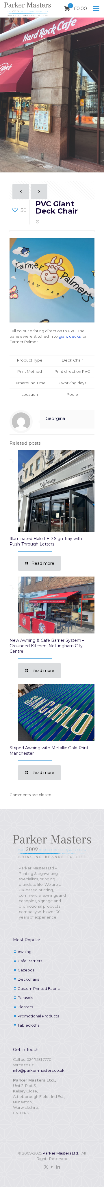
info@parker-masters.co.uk (38, 1070)
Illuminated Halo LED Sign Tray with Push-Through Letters (46, 541)
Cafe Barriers (30, 961)
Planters (25, 1006)
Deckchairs (28, 979)
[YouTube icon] (52, 1166)
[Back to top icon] (92, 1175)
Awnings (25, 951)
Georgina (55, 418)
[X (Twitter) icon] (46, 1166)
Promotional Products (38, 1016)
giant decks (70, 336)
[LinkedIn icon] (58, 1166)
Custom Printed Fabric (39, 988)
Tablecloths (28, 1025)
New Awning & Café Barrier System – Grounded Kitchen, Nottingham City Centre (47, 646)
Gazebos (26, 970)
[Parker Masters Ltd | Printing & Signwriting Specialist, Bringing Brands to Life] (27, 8)
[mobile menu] (96, 9)
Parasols (25, 997)
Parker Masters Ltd (60, 1153)
